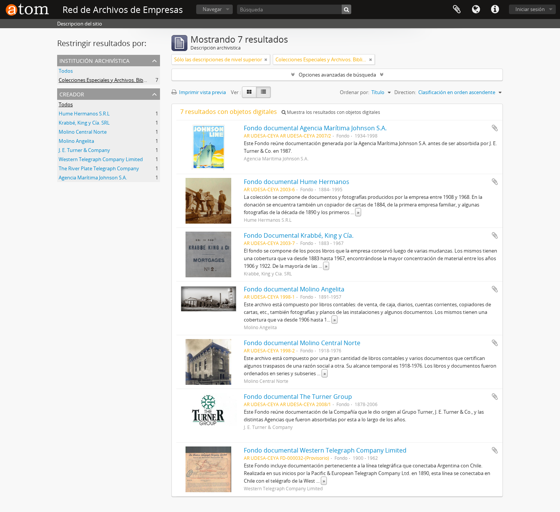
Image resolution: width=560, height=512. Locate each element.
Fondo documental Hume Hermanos (296, 182)
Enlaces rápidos (494, 9)
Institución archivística (94, 60)
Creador (71, 93)
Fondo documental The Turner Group (298, 396)
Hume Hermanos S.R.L (84, 113)
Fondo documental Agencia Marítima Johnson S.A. (315, 128)
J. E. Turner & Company (84, 150)
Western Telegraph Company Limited (101, 159)
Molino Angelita (76, 141)
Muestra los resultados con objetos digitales (333, 112)
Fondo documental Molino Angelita (294, 289)
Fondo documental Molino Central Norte (302, 343)
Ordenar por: (354, 92)
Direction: (405, 92)
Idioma (475, 9)
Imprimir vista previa (202, 92)
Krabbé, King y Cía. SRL (84, 122)
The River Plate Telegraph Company (99, 168)
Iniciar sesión (530, 9)
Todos (66, 70)
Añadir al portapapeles (495, 128)
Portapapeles (456, 9)
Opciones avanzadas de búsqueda (337, 74)
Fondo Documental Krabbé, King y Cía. (299, 235)
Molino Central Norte (83, 131)
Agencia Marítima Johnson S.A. (93, 177)
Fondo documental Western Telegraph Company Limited (325, 450)
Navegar (212, 9)
